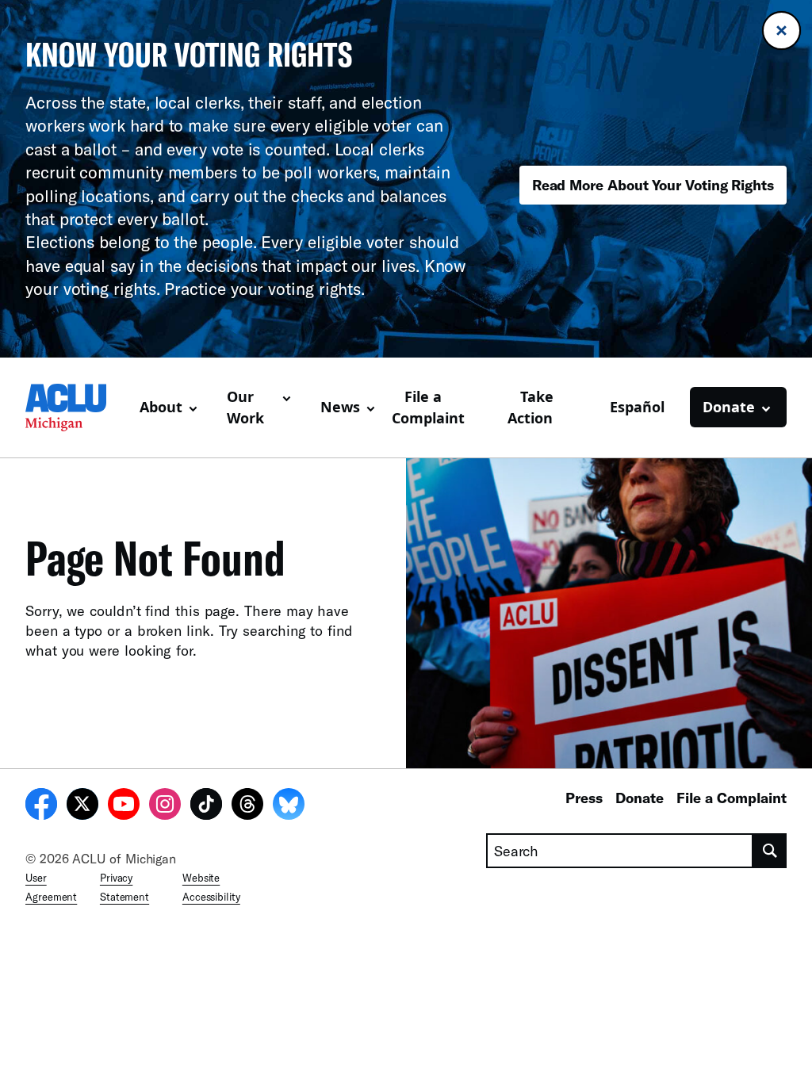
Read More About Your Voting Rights (653, 184)
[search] (770, 850)
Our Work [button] (245, 407)
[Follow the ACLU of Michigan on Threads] (247, 806)
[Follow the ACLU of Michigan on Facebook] (41, 806)
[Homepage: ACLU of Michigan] (76, 407)
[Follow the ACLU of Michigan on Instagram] (165, 806)
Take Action (530, 407)
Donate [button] (729, 406)
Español (637, 406)
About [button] (161, 406)
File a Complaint (428, 407)
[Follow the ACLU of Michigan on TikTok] (206, 806)
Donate (639, 797)
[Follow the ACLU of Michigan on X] (82, 806)
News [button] (340, 406)
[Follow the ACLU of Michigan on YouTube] (124, 806)
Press (584, 797)
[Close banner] (781, 30)
